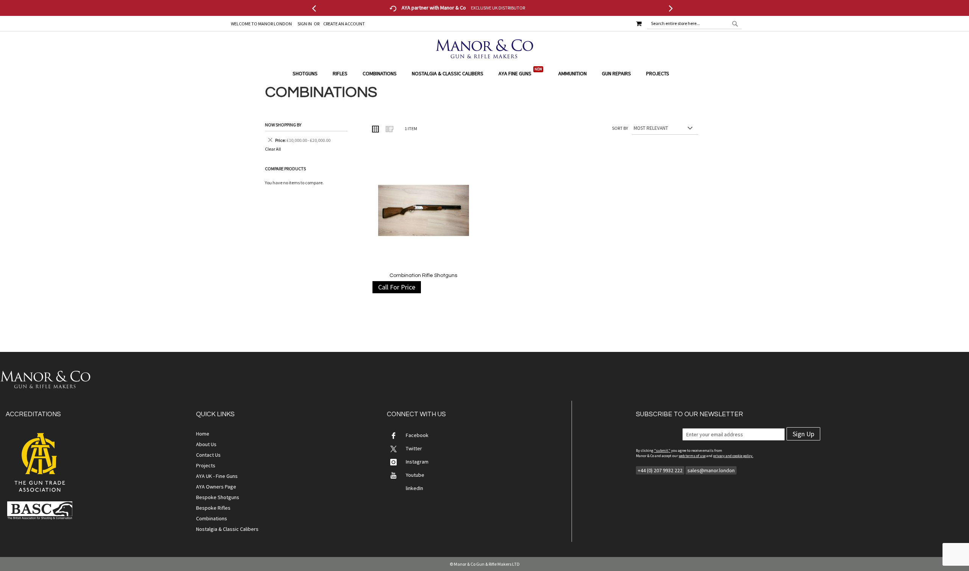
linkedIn (414, 488)
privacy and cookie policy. (733, 455)
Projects (205, 465)
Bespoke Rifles (213, 507)
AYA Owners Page (216, 486)
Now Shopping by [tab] (283, 125)
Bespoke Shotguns (217, 497)
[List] (389, 129)
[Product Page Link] (423, 211)
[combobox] (694, 23)
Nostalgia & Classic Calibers (227, 529)
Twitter (414, 448)
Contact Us (208, 454)
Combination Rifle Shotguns (423, 275)
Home (202, 433)
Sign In (305, 23)
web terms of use (692, 455)
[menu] (484, 73)
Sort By (620, 128)
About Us (206, 444)
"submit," (662, 450)
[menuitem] (309, 73)
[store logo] (484, 48)
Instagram (417, 461)
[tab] (484, 73)
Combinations (211, 518)
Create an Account (344, 23)
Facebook (417, 435)
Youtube (415, 474)
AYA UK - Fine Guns (217, 476)
